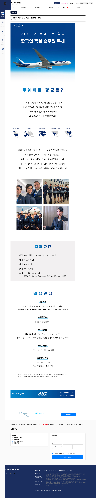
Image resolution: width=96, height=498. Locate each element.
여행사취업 (69, 470)
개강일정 (56, 3)
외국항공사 (16, 439)
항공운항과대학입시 (18, 441)
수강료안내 (83, 474)
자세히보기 (68, 415)
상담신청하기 (67, 457)
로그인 (77, 3)
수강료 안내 (61, 477)
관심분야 (14, 435)
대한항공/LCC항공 (18, 438)
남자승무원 (16, 443)
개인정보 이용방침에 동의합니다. (64, 453)
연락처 (53, 443)
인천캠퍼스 (44, 470)
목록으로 (14, 12)
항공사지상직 (62, 470)
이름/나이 (54, 435)
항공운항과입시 (52, 470)
